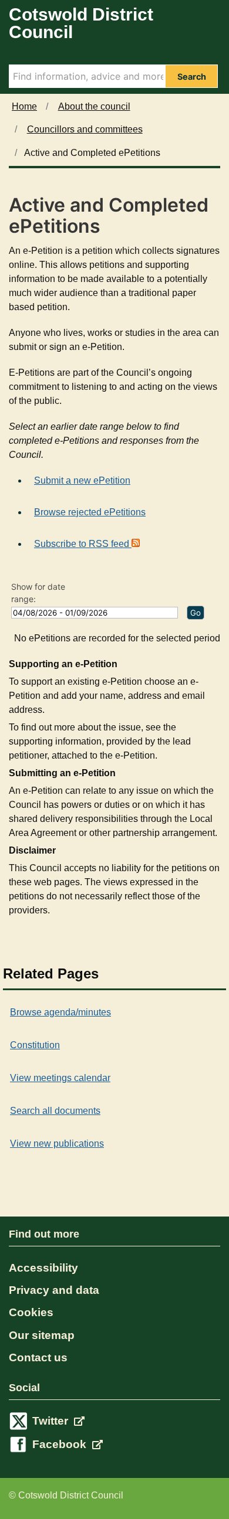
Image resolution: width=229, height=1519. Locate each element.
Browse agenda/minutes (60, 1012)
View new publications (57, 1143)
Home (24, 106)
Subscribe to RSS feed (83, 544)
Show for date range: (38, 593)
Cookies (31, 1312)
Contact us (38, 1357)
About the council (94, 106)
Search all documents (55, 1111)
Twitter (51, 1421)
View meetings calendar (60, 1078)
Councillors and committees (85, 129)
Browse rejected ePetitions (90, 512)
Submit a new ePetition (82, 480)
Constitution (35, 1045)
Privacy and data (54, 1290)
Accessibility (43, 1268)
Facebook (60, 1444)
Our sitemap (42, 1335)
